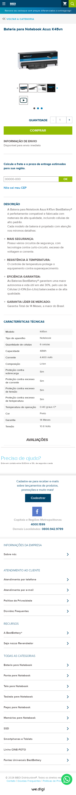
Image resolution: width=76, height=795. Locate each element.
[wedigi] (38, 789)
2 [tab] (38, 108)
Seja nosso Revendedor (18, 643)
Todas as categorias (19, 656)
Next (57, 87)
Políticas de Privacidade (56, 781)
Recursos (11, 624)
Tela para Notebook (16, 686)
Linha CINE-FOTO (15, 749)
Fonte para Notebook (17, 675)
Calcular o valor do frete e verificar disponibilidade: (31, 179)
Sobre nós (10, 554)
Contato (11, 781)
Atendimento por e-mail (19, 590)
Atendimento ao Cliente (22, 570)
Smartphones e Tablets (18, 739)
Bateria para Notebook (18, 665)
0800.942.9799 (52, 529)
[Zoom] (23, 88)
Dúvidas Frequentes (16, 611)
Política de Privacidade (18, 600)
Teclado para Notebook (18, 696)
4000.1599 (38, 524)
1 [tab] (34, 108)
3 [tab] (42, 108)
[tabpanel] (23, 86)
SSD (6, 728)
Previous (17, 87)
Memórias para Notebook (20, 718)
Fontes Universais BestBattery (22, 760)
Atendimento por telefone (20, 579)
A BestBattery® (13, 633)
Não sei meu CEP (15, 188)
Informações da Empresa (23, 545)
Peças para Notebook (17, 707)
